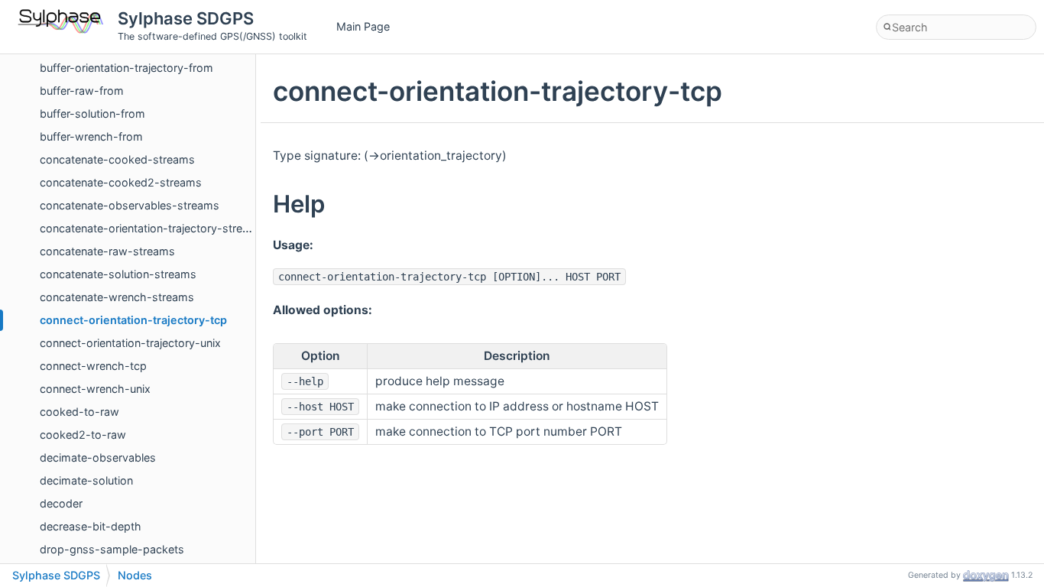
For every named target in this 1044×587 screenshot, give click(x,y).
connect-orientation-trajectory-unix (130, 342)
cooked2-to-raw (83, 434)
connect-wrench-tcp (93, 365)
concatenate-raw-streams (107, 251)
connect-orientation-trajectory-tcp (133, 319)
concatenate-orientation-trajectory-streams (152, 228)
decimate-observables (98, 457)
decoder (61, 503)
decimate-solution (86, 480)
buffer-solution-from (92, 113)
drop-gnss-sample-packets (112, 549)
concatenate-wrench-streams (117, 296)
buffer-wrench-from (91, 136)
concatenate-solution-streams (118, 274)
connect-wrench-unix (95, 388)
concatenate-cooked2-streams (121, 182)
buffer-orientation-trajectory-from (126, 67)
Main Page (363, 26)
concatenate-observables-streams (129, 205)
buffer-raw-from (82, 90)
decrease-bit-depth (90, 526)
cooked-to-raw (79, 411)
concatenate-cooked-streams (117, 159)
